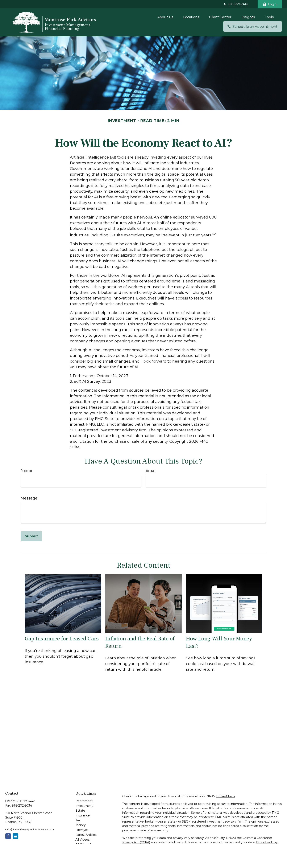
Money (80, 825)
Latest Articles (85, 835)
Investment (84, 806)
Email (151, 470)
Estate (80, 810)
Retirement (84, 801)
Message (29, 498)
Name (26, 470)
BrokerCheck (225, 796)
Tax (77, 820)
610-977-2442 (238, 4)
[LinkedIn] (15, 836)
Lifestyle (81, 830)
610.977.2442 (25, 801)
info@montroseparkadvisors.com (29, 829)
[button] (165, 17)
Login (272, 4)
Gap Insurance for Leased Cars (62, 638)
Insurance (82, 815)
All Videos (82, 839)
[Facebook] (8, 836)
